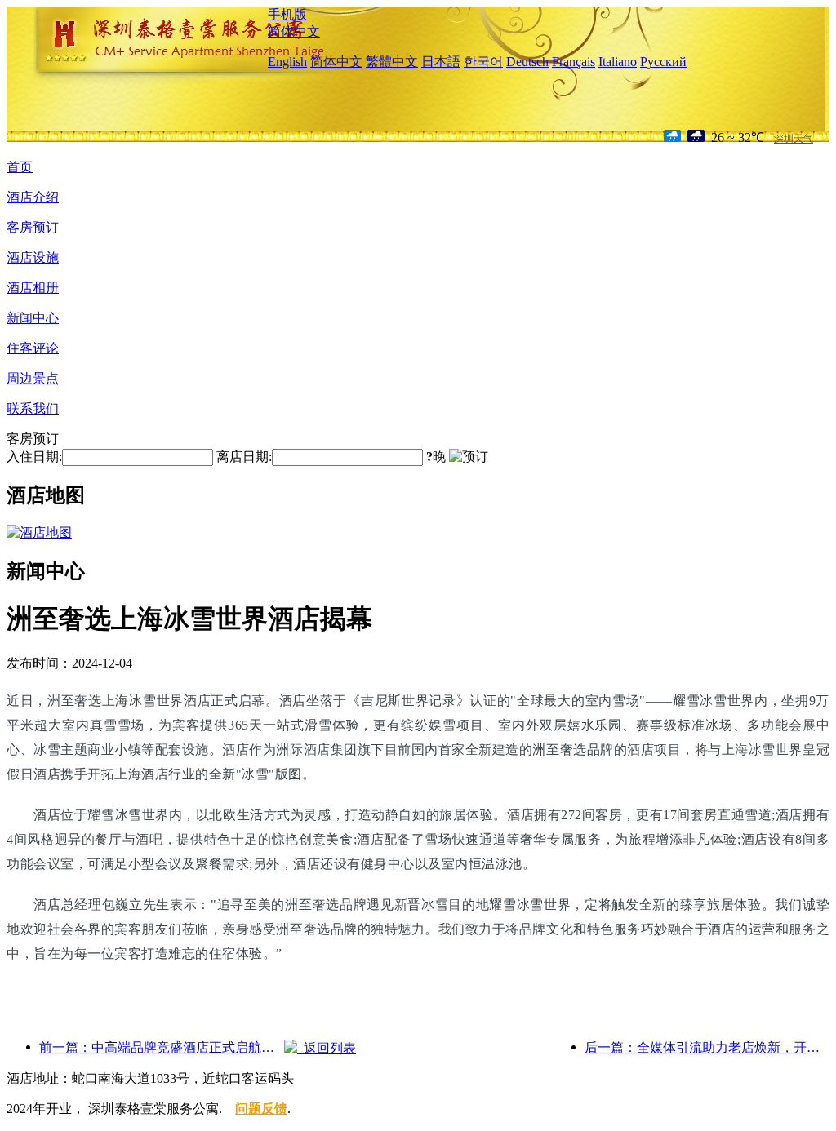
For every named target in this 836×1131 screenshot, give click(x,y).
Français (573, 62)
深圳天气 (793, 138)
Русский (663, 62)
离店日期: (244, 456)
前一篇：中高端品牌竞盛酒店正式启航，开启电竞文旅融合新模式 (161, 1047)
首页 (20, 167)
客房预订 (33, 227)
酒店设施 (33, 257)
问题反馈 (261, 1108)
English (287, 62)
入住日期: (34, 456)
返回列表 (326, 1048)
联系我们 (33, 408)
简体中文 (294, 31)
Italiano (617, 62)
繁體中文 (392, 62)
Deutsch (527, 62)
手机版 (287, 14)
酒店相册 (33, 288)
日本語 (440, 62)
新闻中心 (33, 318)
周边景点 (33, 378)
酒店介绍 (33, 197)
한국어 (483, 62)
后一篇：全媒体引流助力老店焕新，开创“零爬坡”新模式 (707, 1047)
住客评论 (33, 348)
